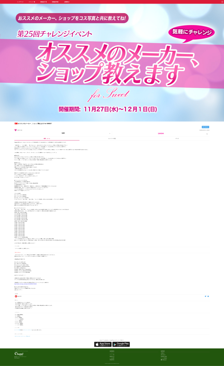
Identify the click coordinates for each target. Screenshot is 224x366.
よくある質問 (112, 358)
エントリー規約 (17, 329)
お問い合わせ (163, 354)
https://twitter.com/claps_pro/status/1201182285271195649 (25, 283)
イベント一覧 (32, 1)
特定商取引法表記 (164, 356)
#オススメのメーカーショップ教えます (22, 336)
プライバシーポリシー (27, 329)
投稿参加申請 (55, 1)
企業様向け (66, 1)
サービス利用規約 (164, 358)
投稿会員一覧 (43, 1)
